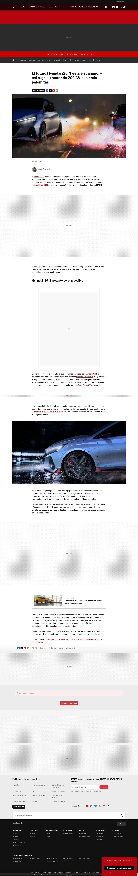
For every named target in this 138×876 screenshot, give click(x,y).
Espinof (48, 836)
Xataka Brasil (17, 861)
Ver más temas (19, 807)
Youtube (117, 7)
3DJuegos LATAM (35, 858)
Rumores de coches (19, 795)
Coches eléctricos (38, 785)
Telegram (106, 7)
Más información (71, 874)
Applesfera (16, 839)
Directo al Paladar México (68, 859)
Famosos (41, 60)
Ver (70, 703)
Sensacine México (51, 858)
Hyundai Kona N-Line (41, 185)
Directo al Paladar (68, 833)
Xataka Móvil (16, 836)
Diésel (70, 60)
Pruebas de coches (58, 791)
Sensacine (49, 833)
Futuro (34, 802)
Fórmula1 (16, 785)
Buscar (121, 815)
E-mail (57, 90)
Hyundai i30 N (91, 374)
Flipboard (53, 90)
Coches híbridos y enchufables (58, 786)
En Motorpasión (69, 598)
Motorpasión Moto (84, 836)
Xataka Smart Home (19, 842)
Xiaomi (77, 60)
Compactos (17, 791)
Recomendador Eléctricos (81, 7)
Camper (49, 60)
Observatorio (55, 7)
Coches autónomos (19, 802)
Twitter (121, 7)
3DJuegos (32, 833)
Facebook (110, 7)
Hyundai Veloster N (84, 377)
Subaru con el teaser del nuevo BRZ (47, 412)
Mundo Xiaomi (17, 845)
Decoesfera (99, 836)
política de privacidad (95, 791)
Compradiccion (100, 839)
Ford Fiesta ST (84, 385)
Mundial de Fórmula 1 (59, 802)
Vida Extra (32, 836)
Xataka (15, 833)
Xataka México (17, 858)
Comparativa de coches (57, 796)
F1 (65, 7)
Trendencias (99, 833)
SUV (33, 791)
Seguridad (57, 60)
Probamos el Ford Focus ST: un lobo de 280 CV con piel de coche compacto (83, 602)
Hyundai (61, 648)
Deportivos (43, 648)
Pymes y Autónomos (118, 836)
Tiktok (124, 7)
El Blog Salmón (116, 833)
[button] (44, 169)
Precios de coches (38, 795)
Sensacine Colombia (52, 861)
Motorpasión (82, 833)
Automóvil (91, 60)
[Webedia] (121, 1)
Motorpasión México (85, 858)
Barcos (99, 60)
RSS (99, 805)
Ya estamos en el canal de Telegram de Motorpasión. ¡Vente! (67, 54)
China (64, 60)
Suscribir (104, 787)
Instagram (113, 7)
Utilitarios (52, 648)
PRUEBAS (21, 7)
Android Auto (31, 60)
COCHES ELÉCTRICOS (37, 7)
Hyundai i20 (39, 176)
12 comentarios (39, 90)
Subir (120, 824)
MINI (83, 60)
